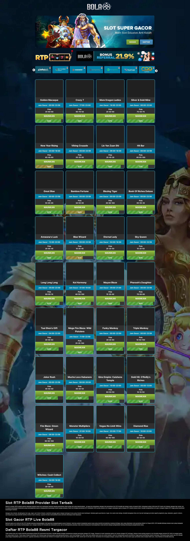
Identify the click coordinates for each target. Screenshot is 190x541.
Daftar (146, 42)
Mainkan (49, 116)
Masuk (132, 42)
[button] (156, 70)
